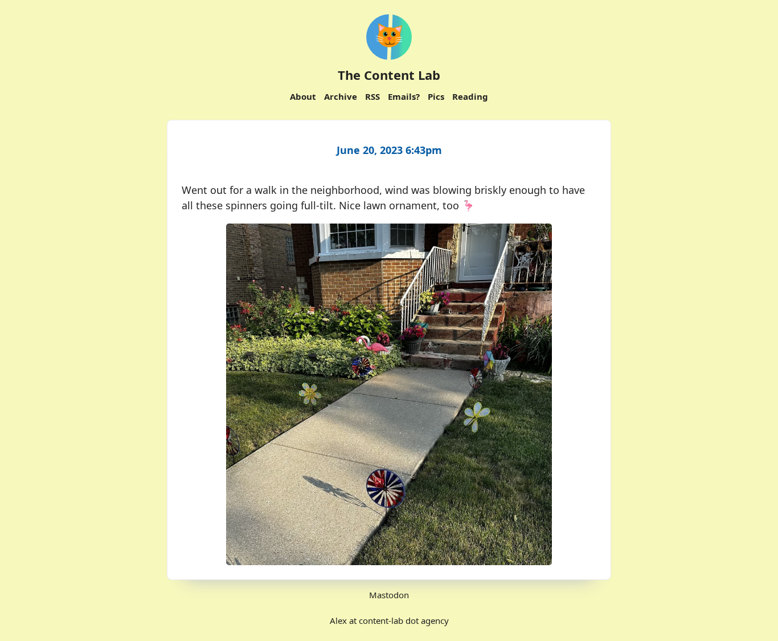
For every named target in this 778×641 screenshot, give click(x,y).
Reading (470, 96)
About (303, 96)
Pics (436, 96)
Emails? (404, 96)
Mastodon (389, 595)
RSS (372, 96)
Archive (340, 96)
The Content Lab (389, 74)
